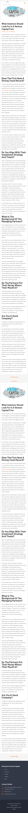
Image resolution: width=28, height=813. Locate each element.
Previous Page (14, 756)
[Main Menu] (25, 3)
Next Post (14, 381)
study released (6, 90)
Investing (4, 31)
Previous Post (14, 377)
